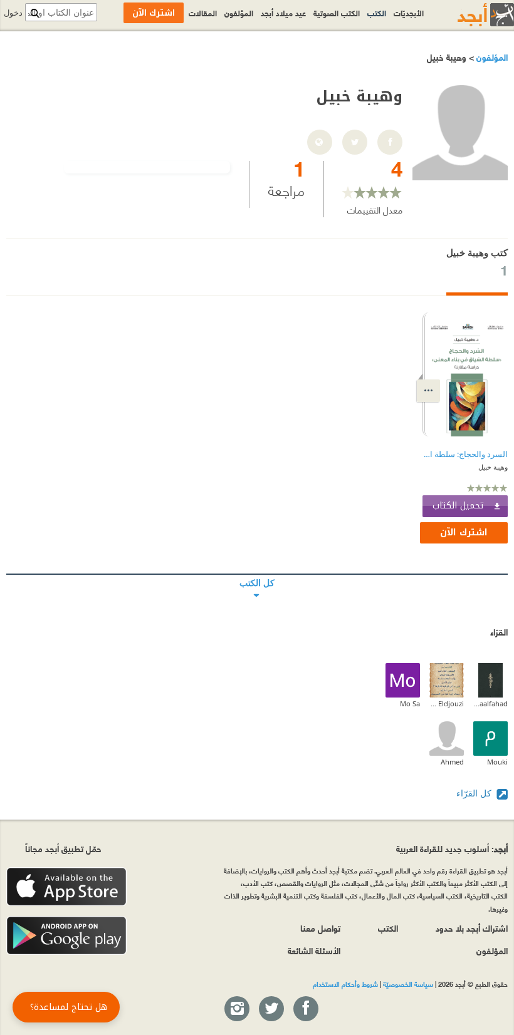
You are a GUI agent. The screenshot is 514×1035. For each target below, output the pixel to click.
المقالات (203, 12)
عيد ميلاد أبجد (283, 12)
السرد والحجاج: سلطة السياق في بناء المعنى (465, 454)
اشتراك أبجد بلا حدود (472, 927)
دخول (13, 13)
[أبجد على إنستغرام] (236, 1009)
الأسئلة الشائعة (314, 950)
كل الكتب (257, 574)
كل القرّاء (475, 793)
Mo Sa (410, 703)
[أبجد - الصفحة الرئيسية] (470, 14)
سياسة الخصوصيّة (408, 983)
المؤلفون (491, 56)
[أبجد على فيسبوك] (305, 1009)
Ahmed (452, 761)
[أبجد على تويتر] (271, 1009)
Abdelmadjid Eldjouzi (446, 703)
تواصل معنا (320, 927)
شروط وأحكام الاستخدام (345, 983)
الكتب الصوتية (336, 12)
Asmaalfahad (490, 703)
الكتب (376, 12)
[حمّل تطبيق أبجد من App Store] (66, 887)
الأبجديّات (409, 12)
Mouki (497, 761)
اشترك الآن (464, 532)
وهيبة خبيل (493, 466)
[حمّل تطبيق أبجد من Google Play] (66, 935)
